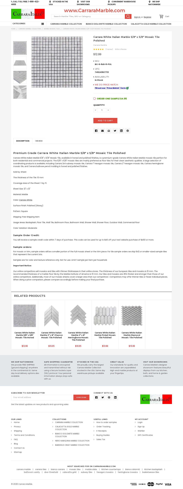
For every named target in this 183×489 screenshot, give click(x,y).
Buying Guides (103, 435)
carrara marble (24, 469)
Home (13, 29)
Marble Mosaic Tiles (52, 29)
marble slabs (91, 469)
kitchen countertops (111, 469)
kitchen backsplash (153, 469)
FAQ (16, 439)
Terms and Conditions (24, 435)
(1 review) (109, 49)
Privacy (17, 426)
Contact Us (19, 448)
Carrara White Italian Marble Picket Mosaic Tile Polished (105, 335)
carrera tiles (41, 469)
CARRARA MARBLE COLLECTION (66, 24)
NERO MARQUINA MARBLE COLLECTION (72, 440)
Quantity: (99, 105)
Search (128, 16)
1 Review (39, 141)
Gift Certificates (145, 435)
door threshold (51, 472)
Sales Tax (100, 439)
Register (147, 17)
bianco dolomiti (132, 469)
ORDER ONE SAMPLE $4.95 (112, 98)
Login (140, 422)
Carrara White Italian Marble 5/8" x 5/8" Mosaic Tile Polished (87, 29)
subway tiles (87, 472)
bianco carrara (58, 469)
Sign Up (141, 426)
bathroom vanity (32, 472)
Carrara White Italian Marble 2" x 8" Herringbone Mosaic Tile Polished (78, 336)
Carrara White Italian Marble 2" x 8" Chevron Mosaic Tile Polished (51, 335)
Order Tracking (103, 426)
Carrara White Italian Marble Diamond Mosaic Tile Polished (132, 335)
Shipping (18, 431)
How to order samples (106, 422)
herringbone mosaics (128, 472)
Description (22, 141)
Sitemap (18, 452)
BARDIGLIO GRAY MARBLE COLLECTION (72, 445)
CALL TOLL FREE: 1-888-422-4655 (25, 3)
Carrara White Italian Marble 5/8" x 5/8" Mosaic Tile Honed (24, 335)
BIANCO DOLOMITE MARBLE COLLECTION (106, 24)
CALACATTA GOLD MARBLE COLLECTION (151, 24)
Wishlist (141, 431)
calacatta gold (70, 472)
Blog (16, 443)
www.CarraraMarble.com (94, 10)
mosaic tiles (75, 469)
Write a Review (121, 49)
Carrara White (25, 200)
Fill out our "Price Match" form (110, 88)
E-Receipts (101, 431)
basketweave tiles (150, 472)
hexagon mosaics (105, 472)
